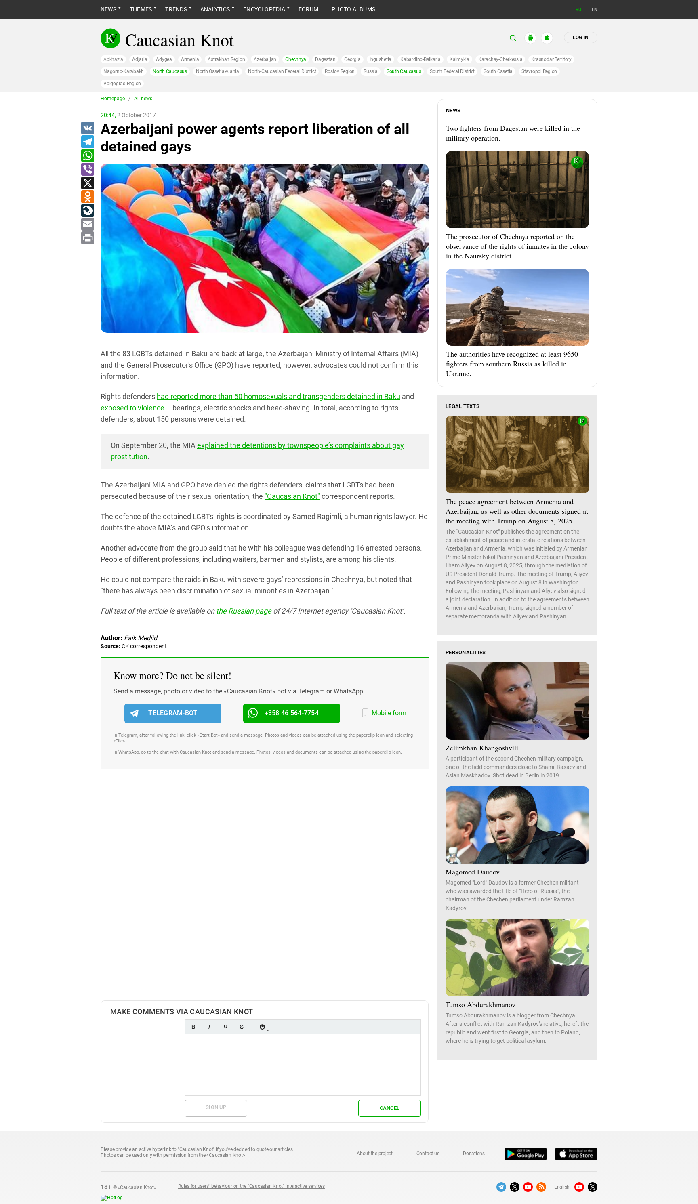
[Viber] (87, 170)
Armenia (190, 59)
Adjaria (139, 59)
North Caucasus (170, 71)
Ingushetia (381, 59)
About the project (375, 1153)
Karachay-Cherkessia (500, 59)
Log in (581, 37)
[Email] (87, 224)
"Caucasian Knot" (292, 496)
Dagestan (325, 59)
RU (578, 9)
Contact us (427, 1153)
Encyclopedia (264, 9)
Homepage (113, 98)
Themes (141, 9)
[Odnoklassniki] (87, 197)
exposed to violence (132, 407)
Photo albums (353, 9)
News (108, 9)
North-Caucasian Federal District (282, 71)
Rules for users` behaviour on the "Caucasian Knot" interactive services (251, 1186)
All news (143, 98)
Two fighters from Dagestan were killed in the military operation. (513, 133)
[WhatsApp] (87, 156)
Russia (371, 71)
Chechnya (295, 59)
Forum (308, 9)
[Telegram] (87, 142)
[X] (87, 183)
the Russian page (243, 611)
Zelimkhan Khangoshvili (482, 747)
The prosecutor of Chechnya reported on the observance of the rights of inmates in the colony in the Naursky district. (517, 246)
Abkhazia (113, 59)
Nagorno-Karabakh (123, 71)
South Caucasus (404, 71)
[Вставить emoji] (262, 1027)
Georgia (352, 59)
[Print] (87, 238)
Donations (474, 1153)
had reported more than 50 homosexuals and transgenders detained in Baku (278, 396)
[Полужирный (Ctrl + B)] (193, 1027)
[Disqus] (265, 893)
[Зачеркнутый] (241, 1027)
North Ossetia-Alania (217, 71)
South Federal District (452, 71)
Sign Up (216, 1107)
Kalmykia (459, 59)
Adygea (164, 59)
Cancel (390, 1108)
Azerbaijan (265, 59)
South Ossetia (498, 71)
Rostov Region (340, 71)
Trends (176, 9)
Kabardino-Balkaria (420, 59)
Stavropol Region (539, 71)
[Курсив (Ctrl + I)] (209, 1027)
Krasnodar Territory (551, 59)
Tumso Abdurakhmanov (480, 1004)
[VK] (87, 128)
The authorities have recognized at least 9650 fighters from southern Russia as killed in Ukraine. (512, 363)
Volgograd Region (122, 83)
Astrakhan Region (226, 59)
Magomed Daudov (473, 871)
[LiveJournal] (87, 211)
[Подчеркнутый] (225, 1027)
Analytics (215, 9)
